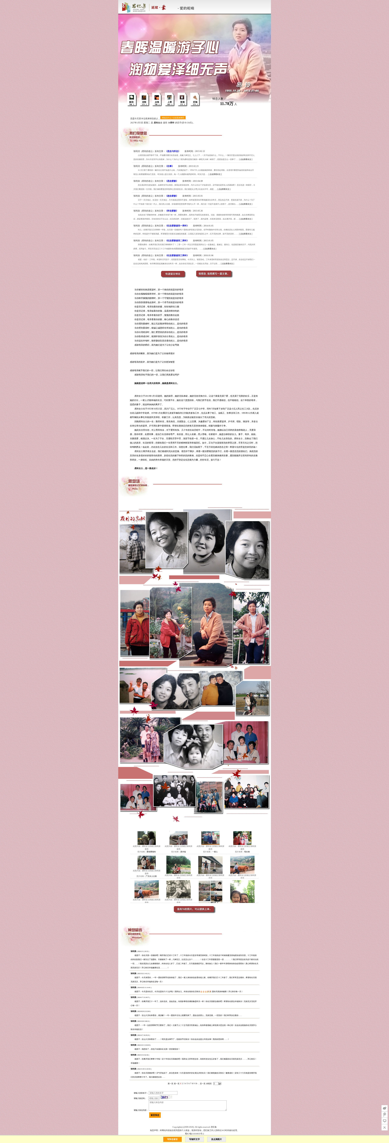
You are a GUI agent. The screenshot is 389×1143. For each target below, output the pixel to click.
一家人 (215, 852)
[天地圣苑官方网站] (118, 7)
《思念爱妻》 (171, 181)
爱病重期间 (151, 852)
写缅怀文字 (194, 1139)
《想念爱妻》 (171, 196)
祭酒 (182, 102)
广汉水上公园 (151, 876)
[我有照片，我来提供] (194, 913)
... (198, 1084)
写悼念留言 (172, 1139)
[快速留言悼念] (170, 276)
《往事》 (169, 166)
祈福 (195, 102)
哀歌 (144, 102)
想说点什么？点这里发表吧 (173, 118)
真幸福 (183, 852)
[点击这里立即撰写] (218, 276)
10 (196, 1084)
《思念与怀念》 (172, 151)
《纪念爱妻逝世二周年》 (177, 240)
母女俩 (247, 852)
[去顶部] (384, 1127)
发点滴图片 (216, 1139)
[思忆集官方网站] (146, 7)
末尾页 (209, 1084)
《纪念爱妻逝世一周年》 (177, 226)
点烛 (157, 102)
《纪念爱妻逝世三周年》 (177, 255)
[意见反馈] (384, 1121)
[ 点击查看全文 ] (245, 159)
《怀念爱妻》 (171, 211)
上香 (170, 102)
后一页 (202, 1084)
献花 (131, 102)
